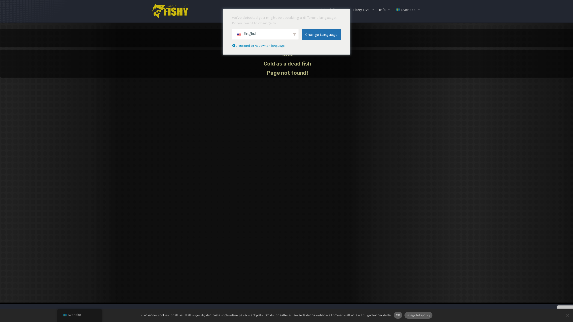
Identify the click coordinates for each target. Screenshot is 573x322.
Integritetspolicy (418, 315)
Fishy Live (361, 10)
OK (398, 315)
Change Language (321, 34)
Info (382, 10)
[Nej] (567, 315)
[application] (372, 9)
